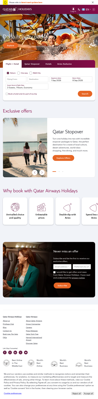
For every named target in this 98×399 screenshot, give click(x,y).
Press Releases (32, 331)
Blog (4, 327)
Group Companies (33, 324)
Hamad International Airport (34, 338)
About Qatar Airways (34, 321)
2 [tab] (59, 171)
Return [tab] (13, 73)
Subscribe (62, 285)
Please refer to (25, 2)
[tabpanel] (49, 147)
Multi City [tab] (37, 73)
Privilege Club (8, 324)
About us (6, 321)
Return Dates (76, 78)
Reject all (77, 393)
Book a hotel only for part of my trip (22, 94)
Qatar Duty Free (32, 334)
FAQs (5, 337)
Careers (29, 327)
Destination (33, 79)
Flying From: (12, 79)
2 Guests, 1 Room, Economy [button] (19, 87)
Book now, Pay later (10, 334)
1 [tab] (54, 171)
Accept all (88, 393)
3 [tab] (62, 171)
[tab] (12, 64)
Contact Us (7, 331)
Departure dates (56, 78)
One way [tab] (24, 73)
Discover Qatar (32, 343)
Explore (10, 45)
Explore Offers (63, 158)
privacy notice (78, 278)
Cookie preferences (13, 393)
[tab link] (64, 64)
